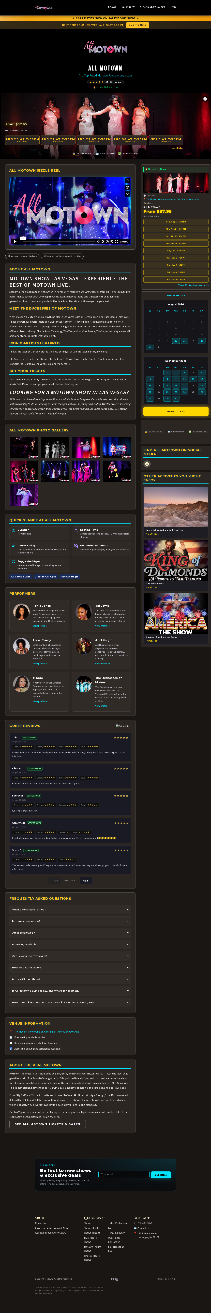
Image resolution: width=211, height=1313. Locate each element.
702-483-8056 (144, 1223)
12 (202, 379)
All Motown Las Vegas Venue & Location (62, 256)
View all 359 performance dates (193, 285)
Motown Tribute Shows (92, 1249)
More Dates (177, 148)
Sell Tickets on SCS (116, 1249)
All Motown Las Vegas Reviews (22, 256)
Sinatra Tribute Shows (92, 1258)
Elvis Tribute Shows (90, 1240)
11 (193, 379)
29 (202, 340)
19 (202, 385)
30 (150, 347)
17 (184, 385)
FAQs (173, 7)
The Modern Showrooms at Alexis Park (34, 1032)
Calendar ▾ (128, 7)
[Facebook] (205, 99)
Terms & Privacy (116, 1233)
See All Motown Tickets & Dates (47, 1124)
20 (150, 392)
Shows (112, 7)
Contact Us (143, 1228)
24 (184, 392)
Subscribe (161, 1174)
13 (150, 385)
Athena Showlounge (152, 7)
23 (176, 392)
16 (176, 385)
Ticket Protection (117, 1223)
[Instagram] (116, 1279)
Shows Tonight (92, 1233)
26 (176, 340)
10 (184, 379)
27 (184, 340)
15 (167, 385)
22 (167, 392)
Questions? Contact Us (114, 1240)
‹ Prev (54, 880)
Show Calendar (92, 1228)
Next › (86, 880)
